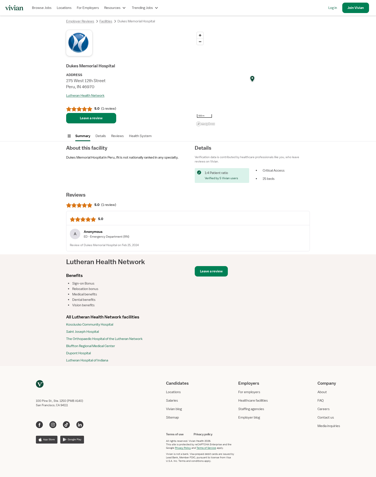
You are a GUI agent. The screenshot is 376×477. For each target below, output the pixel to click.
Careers (323, 409)
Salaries (172, 400)
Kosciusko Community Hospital (89, 324)
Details (101, 136)
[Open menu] (69, 136)
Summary (82, 136)
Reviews (117, 136)
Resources (112, 8)
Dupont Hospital (78, 353)
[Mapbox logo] (205, 123)
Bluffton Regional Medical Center (90, 346)
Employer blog (249, 417)
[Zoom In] (200, 35)
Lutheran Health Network (85, 95)
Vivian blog (174, 409)
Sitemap (172, 417)
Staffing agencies (251, 409)
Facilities (105, 21)
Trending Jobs (142, 8)
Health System (140, 136)
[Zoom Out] (200, 41)
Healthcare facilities (253, 400)
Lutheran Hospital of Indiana (87, 360)
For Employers (88, 8)
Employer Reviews (80, 21)
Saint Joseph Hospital (82, 332)
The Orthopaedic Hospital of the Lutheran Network (104, 339)
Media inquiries (328, 426)
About (322, 392)
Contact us (325, 417)
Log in (332, 8)
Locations (64, 8)
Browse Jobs (42, 8)
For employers (249, 392)
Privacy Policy (183, 448)
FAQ (320, 400)
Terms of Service (206, 448)
